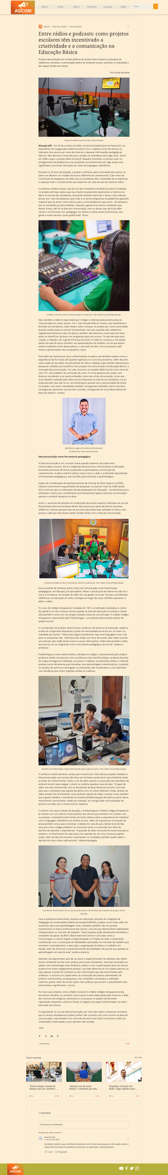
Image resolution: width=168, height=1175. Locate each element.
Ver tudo (138, 1057)
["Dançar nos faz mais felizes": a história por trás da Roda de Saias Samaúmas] (84, 1072)
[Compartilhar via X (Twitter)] (46, 1036)
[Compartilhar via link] (58, 1036)
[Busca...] (155, 6)
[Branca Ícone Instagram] (137, 1168)
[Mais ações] (128, 26)
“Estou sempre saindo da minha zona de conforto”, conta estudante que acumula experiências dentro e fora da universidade (42, 1087)
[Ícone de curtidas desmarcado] (46, 1151)
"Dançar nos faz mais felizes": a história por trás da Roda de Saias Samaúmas (83, 1087)
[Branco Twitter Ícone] (131, 1168)
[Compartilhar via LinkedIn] (52, 1036)
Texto (41, 1027)
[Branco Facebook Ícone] (126, 1168)
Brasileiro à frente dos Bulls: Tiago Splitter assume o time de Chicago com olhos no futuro (123, 1087)
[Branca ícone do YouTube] (121, 1168)
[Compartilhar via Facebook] (39, 1036)
